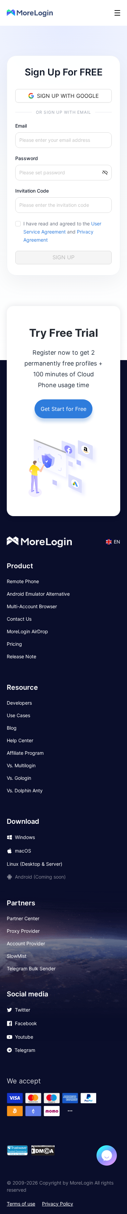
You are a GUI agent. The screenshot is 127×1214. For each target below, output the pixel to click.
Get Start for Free (63, 408)
